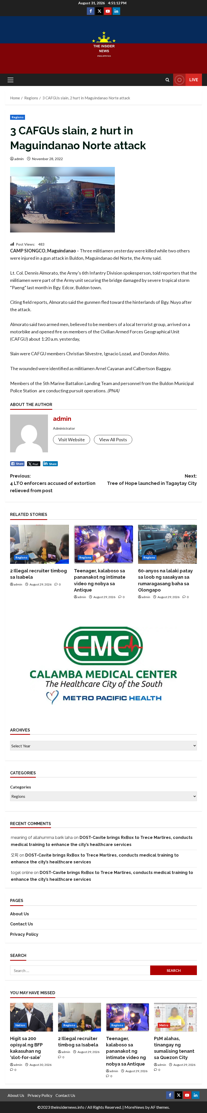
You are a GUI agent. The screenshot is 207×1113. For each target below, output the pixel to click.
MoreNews (134, 1107)
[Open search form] (167, 80)
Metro (164, 1025)
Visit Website (71, 439)
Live (193, 79)
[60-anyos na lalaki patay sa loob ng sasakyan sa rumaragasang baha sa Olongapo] (167, 544)
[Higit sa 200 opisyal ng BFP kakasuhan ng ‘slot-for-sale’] (31, 1017)
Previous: (52, 483)
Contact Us (21, 924)
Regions (17, 117)
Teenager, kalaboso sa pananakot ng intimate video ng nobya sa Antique (126, 1051)
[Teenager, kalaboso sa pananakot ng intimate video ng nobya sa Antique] (103, 544)
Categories (20, 786)
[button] (10, 80)
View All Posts (113, 439)
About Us (19, 914)
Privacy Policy (24, 934)
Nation (20, 1025)
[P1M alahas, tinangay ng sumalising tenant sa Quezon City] (175, 1017)
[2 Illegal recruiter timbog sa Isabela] (39, 544)
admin (19, 159)
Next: (152, 479)
